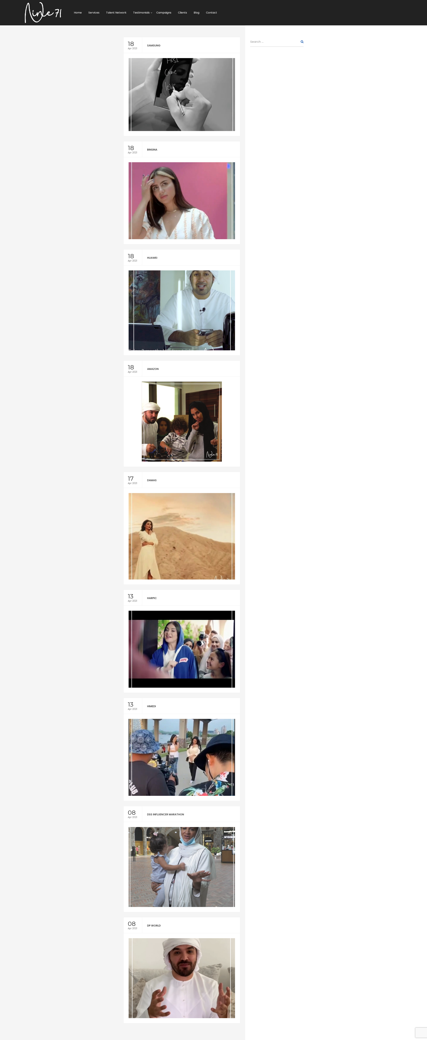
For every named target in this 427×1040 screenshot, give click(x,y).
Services (93, 13)
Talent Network (116, 13)
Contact (211, 13)
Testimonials (141, 13)
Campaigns (163, 13)
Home (78, 13)
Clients (182, 13)
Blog (196, 13)
